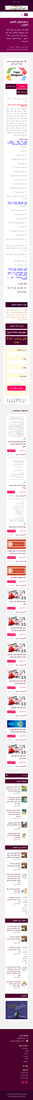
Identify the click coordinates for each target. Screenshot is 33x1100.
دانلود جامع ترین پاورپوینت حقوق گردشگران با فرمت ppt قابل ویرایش (13, 835)
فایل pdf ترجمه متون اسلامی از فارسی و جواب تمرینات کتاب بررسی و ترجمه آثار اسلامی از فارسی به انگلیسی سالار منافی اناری (13, 878)
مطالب (26, 1059)
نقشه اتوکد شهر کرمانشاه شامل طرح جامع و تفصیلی (17, 682)
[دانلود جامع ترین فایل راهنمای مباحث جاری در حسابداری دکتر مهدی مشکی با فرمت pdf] (24, 789)
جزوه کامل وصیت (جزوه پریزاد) (17, 527)
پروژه (12, 47)
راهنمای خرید (25, 1048)
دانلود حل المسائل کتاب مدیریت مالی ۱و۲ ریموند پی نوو (13, 900)
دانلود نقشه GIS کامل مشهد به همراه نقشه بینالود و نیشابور (17, 730)
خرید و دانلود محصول (22, 92)
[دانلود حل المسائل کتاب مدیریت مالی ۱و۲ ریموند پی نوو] (24, 905)
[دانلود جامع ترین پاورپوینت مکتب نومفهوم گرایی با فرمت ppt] (24, 825)
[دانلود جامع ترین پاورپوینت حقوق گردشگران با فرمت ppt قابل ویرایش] (24, 835)
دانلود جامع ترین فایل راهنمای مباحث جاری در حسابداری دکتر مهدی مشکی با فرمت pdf (13, 789)
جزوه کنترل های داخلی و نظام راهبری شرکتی (13, 890)
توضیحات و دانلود (20, 455)
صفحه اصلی (25, 47)
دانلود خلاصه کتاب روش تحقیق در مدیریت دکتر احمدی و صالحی (17, 552)
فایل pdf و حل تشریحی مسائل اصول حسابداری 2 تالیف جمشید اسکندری (13, 984)
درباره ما (26, 1054)
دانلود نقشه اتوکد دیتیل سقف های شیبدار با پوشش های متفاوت (16, 655)
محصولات (17, 47)
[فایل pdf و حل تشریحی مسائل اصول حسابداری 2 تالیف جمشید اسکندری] (24, 984)
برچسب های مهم (11, 86)
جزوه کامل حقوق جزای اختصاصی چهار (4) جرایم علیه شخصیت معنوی (17, 444)
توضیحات (22, 86)
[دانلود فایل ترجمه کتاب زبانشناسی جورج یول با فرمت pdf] (24, 866)
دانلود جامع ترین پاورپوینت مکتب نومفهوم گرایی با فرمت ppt (13, 825)
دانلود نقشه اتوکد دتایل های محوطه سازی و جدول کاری (18, 629)
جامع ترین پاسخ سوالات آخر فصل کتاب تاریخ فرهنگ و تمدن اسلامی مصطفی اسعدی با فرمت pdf (13, 801)
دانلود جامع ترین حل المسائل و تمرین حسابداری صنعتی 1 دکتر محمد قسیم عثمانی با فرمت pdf (13, 813)
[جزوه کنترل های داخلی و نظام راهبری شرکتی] (24, 891)
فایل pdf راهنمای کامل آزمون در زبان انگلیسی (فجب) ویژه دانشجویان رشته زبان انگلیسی (13, 855)
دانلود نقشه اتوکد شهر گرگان (18, 707)
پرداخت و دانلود (17, 388)
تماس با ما (25, 1056)
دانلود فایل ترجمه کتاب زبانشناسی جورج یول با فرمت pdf (13, 866)
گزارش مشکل (21, 292)
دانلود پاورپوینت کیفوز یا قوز (18, 577)
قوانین (26, 1051)
